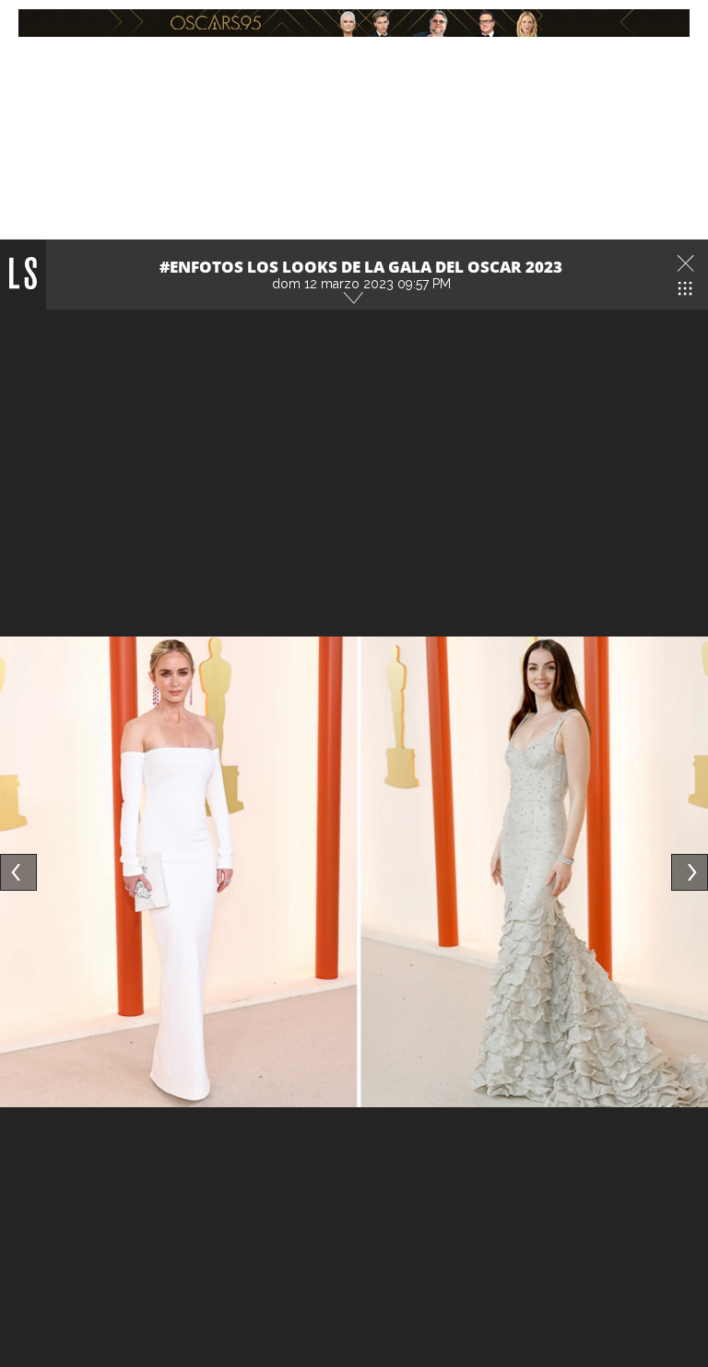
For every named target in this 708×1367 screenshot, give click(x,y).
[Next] (689, 872)
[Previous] (18, 872)
